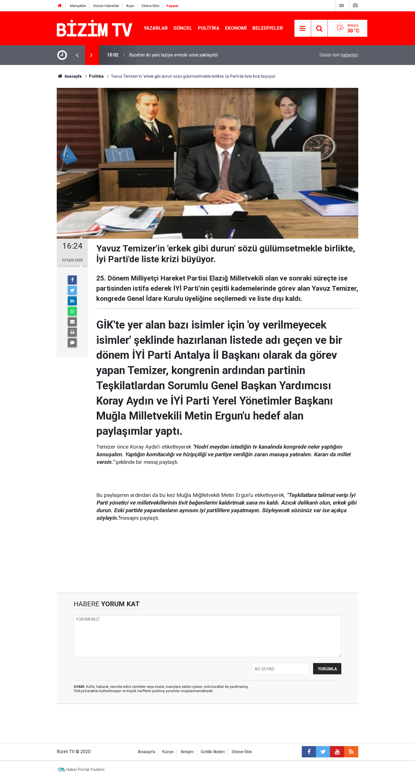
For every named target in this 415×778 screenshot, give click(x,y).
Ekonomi (236, 28)
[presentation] (77, 55)
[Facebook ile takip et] (309, 751)
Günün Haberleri (106, 6)
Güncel (182, 28)
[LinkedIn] (72, 300)
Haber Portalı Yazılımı (85, 769)
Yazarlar (156, 28)
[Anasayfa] (60, 6)
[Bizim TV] (94, 28)
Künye (168, 751)
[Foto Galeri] (355, 5)
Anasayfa (146, 751)
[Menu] (303, 28)
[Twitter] (72, 290)
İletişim (187, 751)
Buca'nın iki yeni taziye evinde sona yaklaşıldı (173, 55)
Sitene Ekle (150, 6)
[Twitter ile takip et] (323, 751)
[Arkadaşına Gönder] (72, 321)
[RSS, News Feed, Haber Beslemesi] (351, 751)
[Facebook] (72, 279)
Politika (208, 28)
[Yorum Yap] (72, 342)
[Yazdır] (72, 332)
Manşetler (78, 6)
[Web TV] (341, 5)
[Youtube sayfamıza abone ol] (337, 751)
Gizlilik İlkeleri (213, 751)
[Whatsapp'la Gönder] (72, 311)
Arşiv (130, 6)
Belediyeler (267, 28)
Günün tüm (339, 55)
